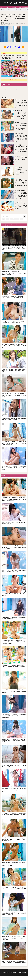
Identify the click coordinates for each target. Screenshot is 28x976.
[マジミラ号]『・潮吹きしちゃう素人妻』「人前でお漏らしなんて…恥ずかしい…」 (14, 594)
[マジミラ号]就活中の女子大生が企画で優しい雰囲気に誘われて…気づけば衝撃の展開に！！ (14, 618)
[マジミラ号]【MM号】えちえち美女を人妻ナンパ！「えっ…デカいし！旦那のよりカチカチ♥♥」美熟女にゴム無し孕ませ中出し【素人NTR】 (14, 273)
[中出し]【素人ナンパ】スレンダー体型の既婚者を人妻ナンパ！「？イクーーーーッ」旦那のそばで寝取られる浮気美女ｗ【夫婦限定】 (14, 691)
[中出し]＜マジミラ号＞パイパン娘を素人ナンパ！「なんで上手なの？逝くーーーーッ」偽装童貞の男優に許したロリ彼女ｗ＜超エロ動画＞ (14, 547)
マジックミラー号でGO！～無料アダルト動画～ (14, 3)
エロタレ (9, 23)
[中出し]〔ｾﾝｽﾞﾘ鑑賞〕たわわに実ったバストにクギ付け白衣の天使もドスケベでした (13, 523)
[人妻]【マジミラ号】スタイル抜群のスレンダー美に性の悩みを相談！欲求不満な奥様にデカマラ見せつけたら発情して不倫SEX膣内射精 (21, 137)
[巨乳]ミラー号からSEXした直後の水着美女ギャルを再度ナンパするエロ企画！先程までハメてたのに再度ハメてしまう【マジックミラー (14, 963)
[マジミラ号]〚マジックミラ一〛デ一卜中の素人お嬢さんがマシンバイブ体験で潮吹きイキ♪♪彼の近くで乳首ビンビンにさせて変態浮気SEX (21, 148)
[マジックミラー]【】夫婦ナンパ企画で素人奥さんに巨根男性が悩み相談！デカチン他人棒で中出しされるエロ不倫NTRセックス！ (14, 370)
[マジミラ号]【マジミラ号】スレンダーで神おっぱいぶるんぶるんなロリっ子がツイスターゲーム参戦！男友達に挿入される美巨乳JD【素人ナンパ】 (14, 642)
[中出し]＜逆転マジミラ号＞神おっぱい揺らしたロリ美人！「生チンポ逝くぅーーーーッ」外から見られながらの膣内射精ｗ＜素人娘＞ (21, 183)
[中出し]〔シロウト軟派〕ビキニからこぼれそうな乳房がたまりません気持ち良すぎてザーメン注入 (14, 571)
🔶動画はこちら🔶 (14, 46)
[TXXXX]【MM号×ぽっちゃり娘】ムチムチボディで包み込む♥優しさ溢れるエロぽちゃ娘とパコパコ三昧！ (13, 321)
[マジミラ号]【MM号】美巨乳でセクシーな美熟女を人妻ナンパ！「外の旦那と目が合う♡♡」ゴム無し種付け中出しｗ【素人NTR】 (14, 298)
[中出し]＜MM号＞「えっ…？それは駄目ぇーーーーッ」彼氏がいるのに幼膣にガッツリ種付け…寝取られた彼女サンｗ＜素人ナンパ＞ (21, 171)
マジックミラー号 (17, 23)
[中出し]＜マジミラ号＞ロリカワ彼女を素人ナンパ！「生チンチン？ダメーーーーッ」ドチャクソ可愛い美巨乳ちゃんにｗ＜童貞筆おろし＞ (14, 888)
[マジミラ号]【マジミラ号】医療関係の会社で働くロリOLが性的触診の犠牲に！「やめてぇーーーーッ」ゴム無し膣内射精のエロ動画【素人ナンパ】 (14, 913)
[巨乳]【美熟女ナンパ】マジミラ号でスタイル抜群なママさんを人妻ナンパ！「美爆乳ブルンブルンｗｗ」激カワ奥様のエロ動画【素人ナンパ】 (14, 839)
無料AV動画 (8, 24)
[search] (24, 216)
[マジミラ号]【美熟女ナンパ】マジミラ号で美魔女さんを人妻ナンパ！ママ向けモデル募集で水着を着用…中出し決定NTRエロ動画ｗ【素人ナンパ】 (21, 194)
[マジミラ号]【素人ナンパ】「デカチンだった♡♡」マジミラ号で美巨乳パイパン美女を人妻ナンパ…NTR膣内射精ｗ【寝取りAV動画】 (14, 938)
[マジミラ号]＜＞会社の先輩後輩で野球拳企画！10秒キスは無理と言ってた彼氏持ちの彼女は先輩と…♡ (14, 419)
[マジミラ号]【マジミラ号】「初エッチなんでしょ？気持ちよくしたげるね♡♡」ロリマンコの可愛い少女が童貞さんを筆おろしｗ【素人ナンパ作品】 (21, 114)
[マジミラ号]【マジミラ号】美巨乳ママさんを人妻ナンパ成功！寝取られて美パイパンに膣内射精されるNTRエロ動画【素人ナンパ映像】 (14, 814)
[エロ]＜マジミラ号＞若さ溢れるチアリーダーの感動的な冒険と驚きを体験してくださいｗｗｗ (21, 159)
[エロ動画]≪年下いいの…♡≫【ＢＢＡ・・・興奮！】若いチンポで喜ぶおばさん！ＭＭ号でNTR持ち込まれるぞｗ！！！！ (21, 205)
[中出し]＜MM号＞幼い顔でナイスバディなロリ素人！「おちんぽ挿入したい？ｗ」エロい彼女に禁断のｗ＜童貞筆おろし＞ (14, 346)
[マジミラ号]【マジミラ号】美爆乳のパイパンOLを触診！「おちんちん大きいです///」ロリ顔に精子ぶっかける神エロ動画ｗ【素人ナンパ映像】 (14, 864)
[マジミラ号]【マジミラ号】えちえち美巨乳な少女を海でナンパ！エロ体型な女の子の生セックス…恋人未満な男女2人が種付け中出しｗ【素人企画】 (21, 126)
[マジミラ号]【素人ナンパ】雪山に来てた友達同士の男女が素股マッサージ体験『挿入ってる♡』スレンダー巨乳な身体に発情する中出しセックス (14, 443)
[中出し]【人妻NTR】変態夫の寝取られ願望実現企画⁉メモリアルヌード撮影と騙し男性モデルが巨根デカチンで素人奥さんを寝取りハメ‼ (14, 765)
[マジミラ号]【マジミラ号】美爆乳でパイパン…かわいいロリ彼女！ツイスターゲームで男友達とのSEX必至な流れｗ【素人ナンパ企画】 (13, 666)
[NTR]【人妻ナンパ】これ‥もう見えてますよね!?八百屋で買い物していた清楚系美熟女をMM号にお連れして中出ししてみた (14, 468)
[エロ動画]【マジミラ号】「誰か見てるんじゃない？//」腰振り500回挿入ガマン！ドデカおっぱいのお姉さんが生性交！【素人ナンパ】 (13, 740)
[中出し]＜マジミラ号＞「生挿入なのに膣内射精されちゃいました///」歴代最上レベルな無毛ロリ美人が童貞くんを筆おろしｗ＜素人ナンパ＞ (21, 103)
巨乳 (4, 24)
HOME (3, 9)
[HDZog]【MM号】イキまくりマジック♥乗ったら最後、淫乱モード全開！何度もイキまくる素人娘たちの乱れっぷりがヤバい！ (14, 395)
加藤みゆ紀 (23, 23)
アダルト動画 (4, 23)
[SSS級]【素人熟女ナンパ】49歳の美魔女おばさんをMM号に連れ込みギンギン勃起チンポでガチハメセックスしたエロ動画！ (14, 248)
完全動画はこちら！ (14, 79)
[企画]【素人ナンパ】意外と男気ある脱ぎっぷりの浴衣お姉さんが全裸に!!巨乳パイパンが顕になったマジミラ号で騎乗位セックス (14, 790)
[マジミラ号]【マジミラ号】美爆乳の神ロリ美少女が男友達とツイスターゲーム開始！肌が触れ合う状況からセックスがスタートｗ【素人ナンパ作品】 (14, 499)
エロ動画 (8, 9)
